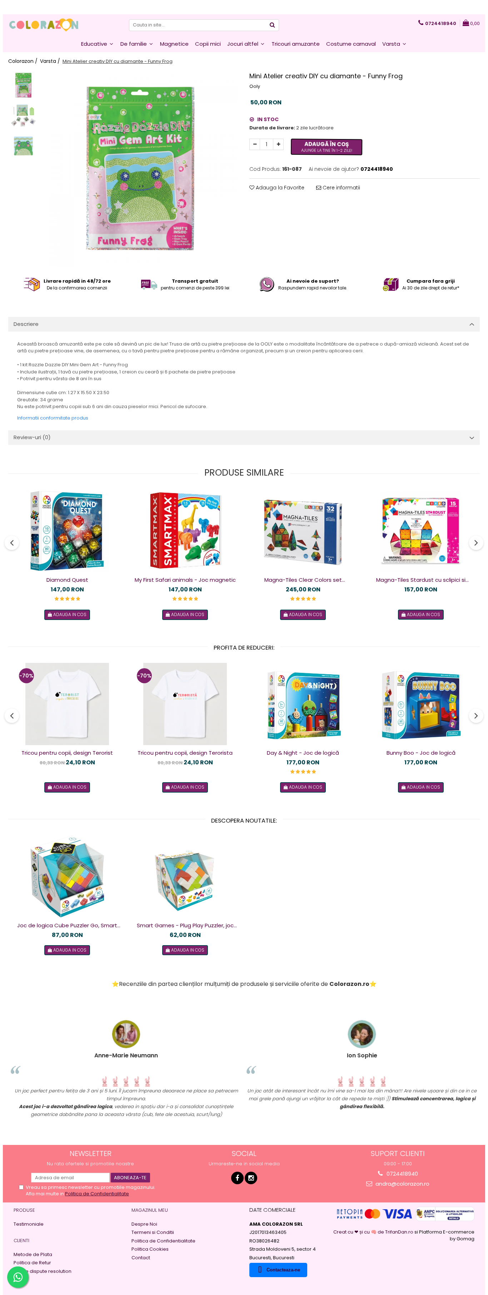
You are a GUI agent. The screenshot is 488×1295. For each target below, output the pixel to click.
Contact (140, 1258)
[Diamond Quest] (67, 531)
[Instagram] (251, 1178)
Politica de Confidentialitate (97, 1193)
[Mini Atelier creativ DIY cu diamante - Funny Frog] (140, 168)
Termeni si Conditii (152, 1232)
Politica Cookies (150, 1249)
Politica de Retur (32, 1263)
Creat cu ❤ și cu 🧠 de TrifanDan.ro (373, 1232)
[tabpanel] (140, 168)
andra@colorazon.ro (401, 1183)
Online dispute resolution (42, 1271)
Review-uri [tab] (32, 437)
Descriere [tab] (26, 324)
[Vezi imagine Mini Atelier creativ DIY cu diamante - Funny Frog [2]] (23, 146)
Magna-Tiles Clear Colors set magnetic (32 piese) (303, 580)
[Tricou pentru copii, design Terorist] (67, 704)
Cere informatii (340, 187)
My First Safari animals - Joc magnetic (185, 580)
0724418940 (401, 1173)
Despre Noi (144, 1224)
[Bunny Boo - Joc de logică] (420, 704)
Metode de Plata (33, 1254)
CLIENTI (21, 1240)
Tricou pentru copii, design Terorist (67, 752)
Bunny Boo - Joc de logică (421, 752)
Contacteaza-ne (283, 1269)
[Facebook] (237, 1178)
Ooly (254, 86)
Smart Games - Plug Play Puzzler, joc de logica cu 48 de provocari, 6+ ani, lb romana (185, 925)
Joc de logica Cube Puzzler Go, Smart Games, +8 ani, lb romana (67, 925)
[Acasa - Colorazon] (44, 25)
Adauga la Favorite (279, 187)
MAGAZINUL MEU (149, 1210)
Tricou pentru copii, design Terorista (185, 752)
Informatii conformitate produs (52, 418)
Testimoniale (29, 1224)
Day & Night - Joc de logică (303, 752)
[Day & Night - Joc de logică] (303, 704)
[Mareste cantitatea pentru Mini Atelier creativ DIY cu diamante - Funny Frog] (278, 144)
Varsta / (50, 61)
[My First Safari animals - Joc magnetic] (185, 531)
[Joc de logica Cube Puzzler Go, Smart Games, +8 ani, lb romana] (67, 876)
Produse (24, 1210)
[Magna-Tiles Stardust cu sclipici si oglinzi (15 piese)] (420, 531)
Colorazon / (23, 61)
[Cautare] (272, 25)
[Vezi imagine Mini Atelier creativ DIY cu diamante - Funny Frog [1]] (23, 115)
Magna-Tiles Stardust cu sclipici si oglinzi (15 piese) (420, 580)
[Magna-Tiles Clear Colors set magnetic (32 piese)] (303, 531)
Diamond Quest (67, 580)
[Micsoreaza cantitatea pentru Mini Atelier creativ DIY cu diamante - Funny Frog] (254, 144)
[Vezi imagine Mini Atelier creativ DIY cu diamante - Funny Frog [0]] (23, 85)
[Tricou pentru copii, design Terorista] (185, 704)
